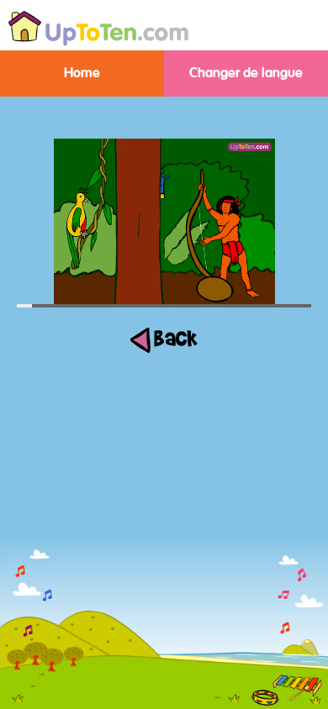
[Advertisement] (164, 588)
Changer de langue (246, 73)
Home (82, 73)
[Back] (164, 349)
